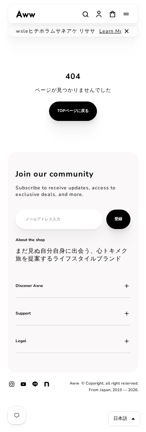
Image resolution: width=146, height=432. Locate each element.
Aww (74, 383)
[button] (124, 419)
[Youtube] (23, 387)
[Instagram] (12, 387)
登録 (118, 219)
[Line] (35, 387)
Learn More (107, 31)
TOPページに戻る (73, 111)
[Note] (47, 387)
